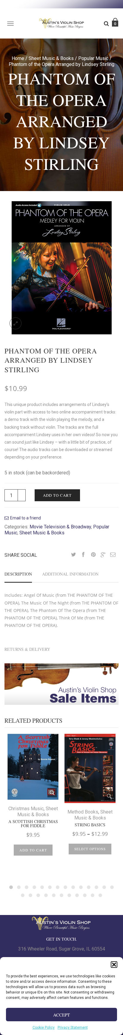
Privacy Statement (73, 1027)
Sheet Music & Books (51, 58)
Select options (90, 849)
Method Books (82, 812)
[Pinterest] (93, 555)
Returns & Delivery (27, 649)
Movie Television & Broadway (60, 527)
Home (18, 58)
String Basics (90, 825)
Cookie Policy (44, 1027)
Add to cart (57, 495)
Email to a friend (25, 518)
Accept (61, 1015)
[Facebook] (83, 555)
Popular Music (93, 58)
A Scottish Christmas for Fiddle (33, 823)
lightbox (15, 323)
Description (18, 574)
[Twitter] (73, 555)
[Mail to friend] (113, 555)
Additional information (70, 574)
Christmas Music (26, 808)
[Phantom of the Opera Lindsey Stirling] (62, 267)
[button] (114, 965)
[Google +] (103, 555)
